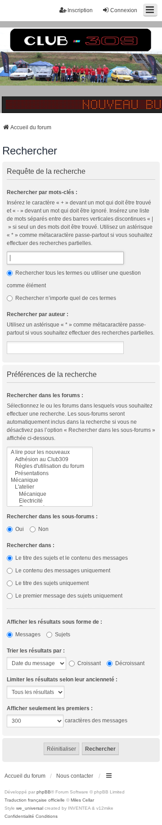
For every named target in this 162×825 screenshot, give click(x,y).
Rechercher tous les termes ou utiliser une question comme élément (74, 279)
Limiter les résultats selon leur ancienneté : (62, 679)
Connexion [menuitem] (123, 10)
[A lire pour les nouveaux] (50, 452)
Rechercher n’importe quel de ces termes (65, 298)
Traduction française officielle (34, 800)
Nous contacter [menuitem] (74, 776)
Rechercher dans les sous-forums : (52, 516)
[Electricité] (50, 501)
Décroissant (129, 663)
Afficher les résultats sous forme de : (54, 622)
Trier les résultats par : (36, 651)
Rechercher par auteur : (37, 314)
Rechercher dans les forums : (45, 395)
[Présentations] (50, 473)
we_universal (29, 808)
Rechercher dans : (30, 545)
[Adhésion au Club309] (50, 459)
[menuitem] (19, 816)
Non (43, 529)
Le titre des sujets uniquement (51, 583)
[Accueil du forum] (81, 67)
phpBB (43, 791)
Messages (27, 634)
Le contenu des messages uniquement (62, 570)
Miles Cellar (82, 800)
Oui (19, 529)
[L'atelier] (50, 487)
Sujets (62, 634)
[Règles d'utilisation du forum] (50, 466)
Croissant (88, 663)
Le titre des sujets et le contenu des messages (71, 558)
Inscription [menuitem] (80, 10)
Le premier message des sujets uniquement (68, 596)
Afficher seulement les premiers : (50, 708)
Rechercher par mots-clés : (42, 192)
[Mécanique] (50, 480)
